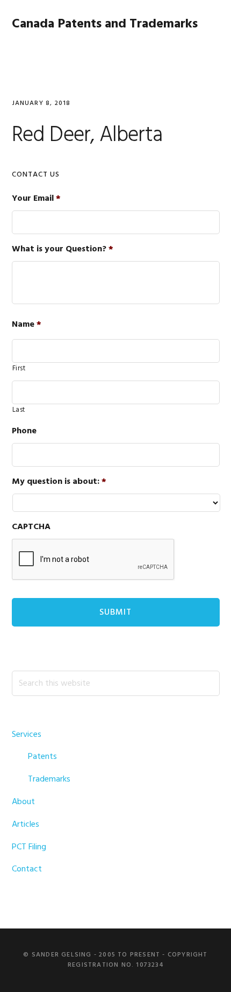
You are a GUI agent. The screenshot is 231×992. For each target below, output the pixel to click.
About (23, 802)
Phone (24, 431)
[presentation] (93, 560)
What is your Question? (62, 249)
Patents (42, 757)
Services (26, 735)
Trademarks (49, 779)
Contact (27, 869)
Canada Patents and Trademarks (105, 24)
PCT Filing (29, 847)
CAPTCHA (31, 527)
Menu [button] (206, 51)
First (19, 368)
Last (19, 410)
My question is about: (59, 482)
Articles (25, 825)
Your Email (36, 199)
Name (26, 324)
